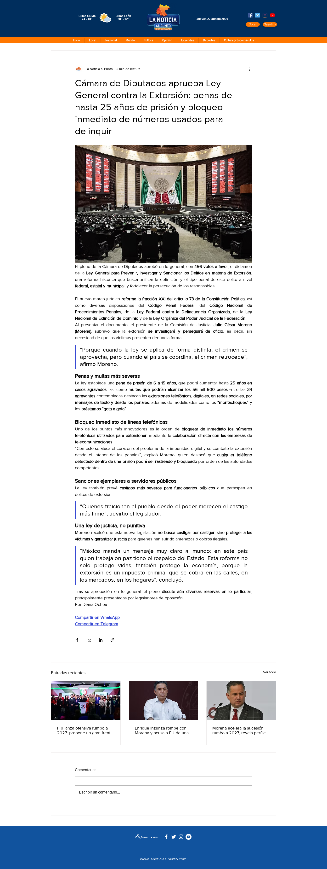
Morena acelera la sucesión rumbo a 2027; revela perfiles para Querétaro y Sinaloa (240, 730)
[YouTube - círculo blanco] (189, 837)
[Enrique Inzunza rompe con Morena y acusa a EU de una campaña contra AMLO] (163, 700)
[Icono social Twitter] (257, 15)
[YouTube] (272, 15)
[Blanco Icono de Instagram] (181, 837)
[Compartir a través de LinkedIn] (100, 640)
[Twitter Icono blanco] (174, 837)
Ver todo (269, 672)
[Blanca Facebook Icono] (166, 837)
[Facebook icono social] (250, 15)
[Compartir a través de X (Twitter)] (89, 640)
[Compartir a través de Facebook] (77, 640)
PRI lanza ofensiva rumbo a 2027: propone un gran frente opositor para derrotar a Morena (85, 730)
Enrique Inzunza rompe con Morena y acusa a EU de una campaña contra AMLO (162, 730)
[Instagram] (265, 15)
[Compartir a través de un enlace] (112, 640)
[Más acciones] (249, 69)
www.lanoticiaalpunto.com (163, 859)
